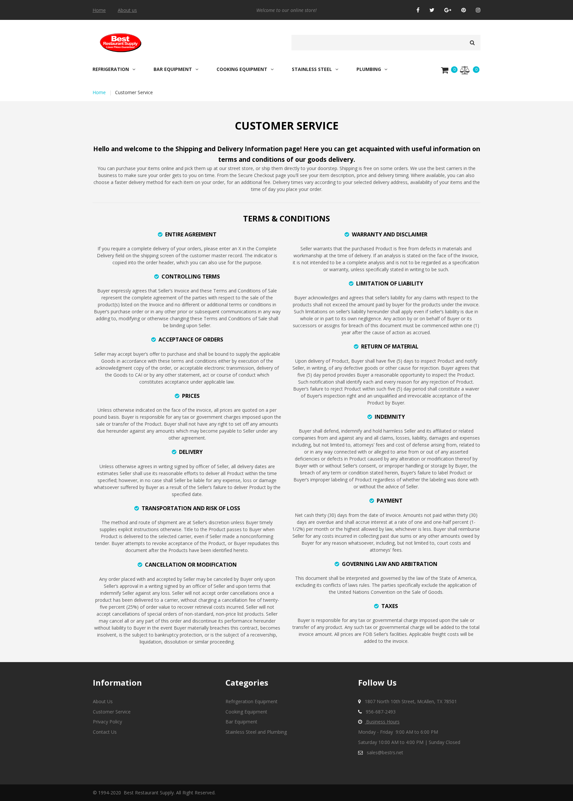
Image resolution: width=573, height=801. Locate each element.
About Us (103, 701)
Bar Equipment (241, 721)
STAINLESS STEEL (312, 69)
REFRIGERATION (111, 69)
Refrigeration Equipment (251, 701)
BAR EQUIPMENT (173, 69)
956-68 (373, 712)
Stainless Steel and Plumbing (256, 732)
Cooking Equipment (246, 712)
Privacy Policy (107, 721)
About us (127, 10)
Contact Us (105, 732)
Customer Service (112, 712)
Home (99, 10)
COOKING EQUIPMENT (242, 69)
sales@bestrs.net (385, 752)
